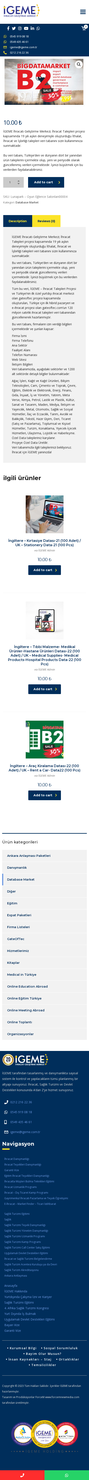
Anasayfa (10, 1286)
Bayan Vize (12, 1325)
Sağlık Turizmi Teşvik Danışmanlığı (25, 1225)
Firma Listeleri (18, 927)
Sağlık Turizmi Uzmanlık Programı (24, 1236)
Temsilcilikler (43, 1365)
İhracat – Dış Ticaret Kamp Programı (26, 1192)
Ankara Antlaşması (15, 1275)
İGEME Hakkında (15, 1291)
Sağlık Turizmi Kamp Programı (22, 1242)
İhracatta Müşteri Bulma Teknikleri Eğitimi (29, 1181)
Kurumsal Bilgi (23, 1348)
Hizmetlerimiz (18, 951)
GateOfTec (15, 939)
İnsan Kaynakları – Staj (30, 1359)
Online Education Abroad (27, 986)
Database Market (27, 202)
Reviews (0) (46, 221)
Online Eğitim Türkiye (24, 998)
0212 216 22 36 (19, 52)
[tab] (17, 221)
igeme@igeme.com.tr (23, 47)
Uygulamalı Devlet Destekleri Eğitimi (26, 1253)
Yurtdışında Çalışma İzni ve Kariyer (28, 1297)
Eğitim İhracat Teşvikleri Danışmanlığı (26, 1176)
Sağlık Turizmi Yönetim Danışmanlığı (26, 1231)
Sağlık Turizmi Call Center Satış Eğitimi (27, 1247)
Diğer (11, 891)
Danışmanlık (17, 868)
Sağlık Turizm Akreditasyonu (21, 1270)
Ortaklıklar (69, 1359)
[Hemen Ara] (22, 1475)
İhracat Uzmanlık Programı (20, 1187)
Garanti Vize (11, 1170)
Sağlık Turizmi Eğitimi (17, 1214)
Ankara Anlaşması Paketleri (29, 856)
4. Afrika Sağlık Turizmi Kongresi (26, 1308)
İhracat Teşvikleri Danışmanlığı (22, 1164)
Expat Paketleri (19, 915)
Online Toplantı (19, 1022)
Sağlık (7, 1219)
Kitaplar (13, 963)
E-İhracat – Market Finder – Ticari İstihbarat (30, 1204)
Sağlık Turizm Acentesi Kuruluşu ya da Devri (30, 1264)
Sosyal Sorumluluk (61, 1348)
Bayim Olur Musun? (44, 1354)
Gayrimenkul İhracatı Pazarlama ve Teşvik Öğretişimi (36, 1198)
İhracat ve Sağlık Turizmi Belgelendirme (28, 1259)
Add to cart (43, 182)
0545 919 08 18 (19, 36)
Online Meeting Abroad (25, 1010)
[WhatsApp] (66, 1475)
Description (18, 221)
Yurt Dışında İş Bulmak (20, 1314)
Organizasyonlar (20, 1034)
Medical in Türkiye (21, 975)
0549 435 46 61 (19, 42)
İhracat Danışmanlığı (16, 1159)
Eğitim (12, 903)
